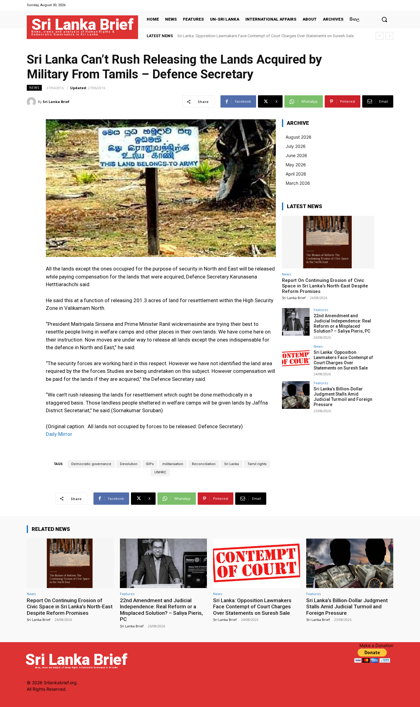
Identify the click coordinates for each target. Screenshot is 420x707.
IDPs (150, 464)
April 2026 (296, 173)
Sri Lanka (231, 464)
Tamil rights (257, 464)
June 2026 (296, 155)
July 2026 (296, 146)
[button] (384, 19)
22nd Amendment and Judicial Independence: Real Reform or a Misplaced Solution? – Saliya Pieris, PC (342, 323)
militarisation (172, 464)
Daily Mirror (59, 434)
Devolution (128, 464)
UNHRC (160, 472)
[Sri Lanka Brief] (32, 101)
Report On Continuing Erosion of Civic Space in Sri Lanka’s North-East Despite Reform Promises (325, 286)
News (34, 87)
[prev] (379, 36)
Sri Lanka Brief (56, 101)
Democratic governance (91, 464)
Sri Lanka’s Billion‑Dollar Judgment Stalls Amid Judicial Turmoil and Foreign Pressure (343, 396)
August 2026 (298, 137)
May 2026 (296, 164)
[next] (389, 36)
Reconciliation (204, 464)
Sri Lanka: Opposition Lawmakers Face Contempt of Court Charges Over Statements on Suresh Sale (265, 36)
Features (321, 309)
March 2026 (298, 183)
